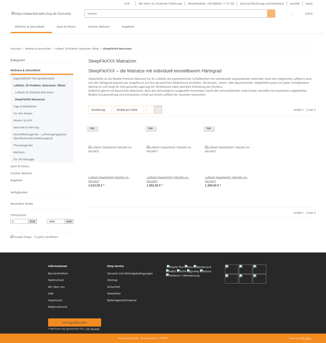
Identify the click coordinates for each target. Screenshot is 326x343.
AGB (50, 293)
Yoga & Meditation (25, 106)
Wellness (19, 152)
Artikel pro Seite (127, 109)
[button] (285, 13)
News (309, 3)
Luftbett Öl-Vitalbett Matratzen (34, 92)
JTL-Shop (306, 338)
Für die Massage (23, 159)
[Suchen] (271, 13)
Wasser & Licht (22, 120)
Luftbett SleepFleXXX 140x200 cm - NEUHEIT (226, 179)
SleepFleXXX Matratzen (30, 99)
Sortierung (98, 109)
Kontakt (295, 3)
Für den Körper (23, 113)
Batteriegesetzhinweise (122, 300)
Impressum (55, 300)
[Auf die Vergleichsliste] (124, 129)
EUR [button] (127, 3)
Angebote (16, 180)
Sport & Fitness (19, 166)
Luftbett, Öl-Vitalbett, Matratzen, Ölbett (39, 85)
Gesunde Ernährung (26, 127)
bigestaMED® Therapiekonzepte (33, 78)
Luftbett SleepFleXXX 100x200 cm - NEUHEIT (168, 179)
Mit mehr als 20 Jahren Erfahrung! (160, 3)
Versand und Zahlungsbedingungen (130, 273)
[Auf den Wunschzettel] (134, 129)
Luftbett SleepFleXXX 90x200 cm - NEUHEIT (109, 179)
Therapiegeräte (23, 145)
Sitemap (112, 280)
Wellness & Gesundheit (25, 70)
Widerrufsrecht (57, 307)
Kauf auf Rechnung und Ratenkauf (262, 3)
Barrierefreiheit (58, 273)
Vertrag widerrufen (74, 322)
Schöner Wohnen (21, 173)
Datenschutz (56, 280)
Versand (95, 328)
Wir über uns (56, 287)
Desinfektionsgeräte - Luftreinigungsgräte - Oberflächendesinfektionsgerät (40, 136)
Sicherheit (113, 287)
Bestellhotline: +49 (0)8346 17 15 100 (211, 3)
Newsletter (114, 293)
